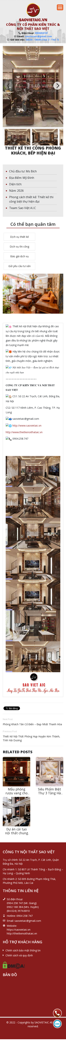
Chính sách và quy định (19, 955)
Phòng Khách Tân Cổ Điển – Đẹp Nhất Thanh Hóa (32, 724)
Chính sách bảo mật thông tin (23, 950)
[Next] (57, 86)
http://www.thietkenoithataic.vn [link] (24, 432)
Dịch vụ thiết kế (19, 236)
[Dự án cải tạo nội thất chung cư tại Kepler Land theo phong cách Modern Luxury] (16, 811)
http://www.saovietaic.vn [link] (26, 425)
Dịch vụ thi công (19, 246)
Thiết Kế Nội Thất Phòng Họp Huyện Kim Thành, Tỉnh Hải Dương (31, 738)
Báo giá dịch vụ (19, 256)
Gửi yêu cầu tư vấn (19, 266)
